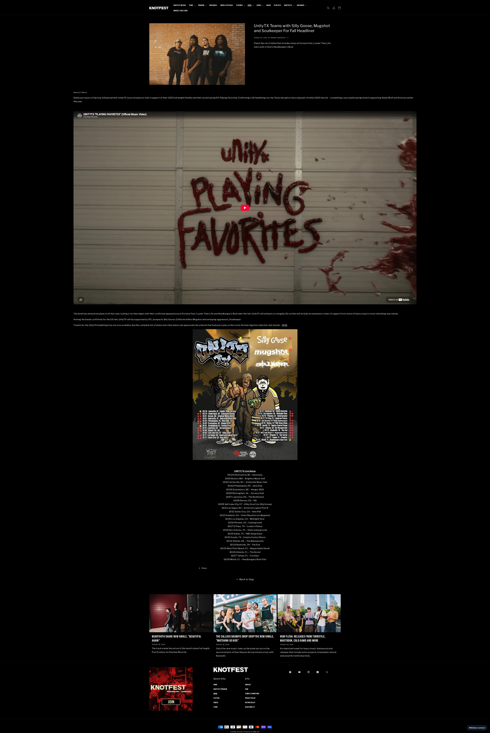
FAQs (246, 689)
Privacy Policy (250, 698)
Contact (248, 684)
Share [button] (204, 568)
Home (215, 684)
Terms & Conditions (252, 693)
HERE (284, 325)
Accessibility (250, 707)
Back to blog (246, 579)
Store (215, 707)
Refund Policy (250, 702)
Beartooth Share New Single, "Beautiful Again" (176, 638)
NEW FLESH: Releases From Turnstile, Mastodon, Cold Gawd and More (302, 638)
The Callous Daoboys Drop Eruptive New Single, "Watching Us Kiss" (245, 638)
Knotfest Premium (220, 689)
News (215, 693)
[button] (192, 5)
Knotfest (240, 732)
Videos (215, 702)
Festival (216, 698)
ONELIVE (256, 732)
